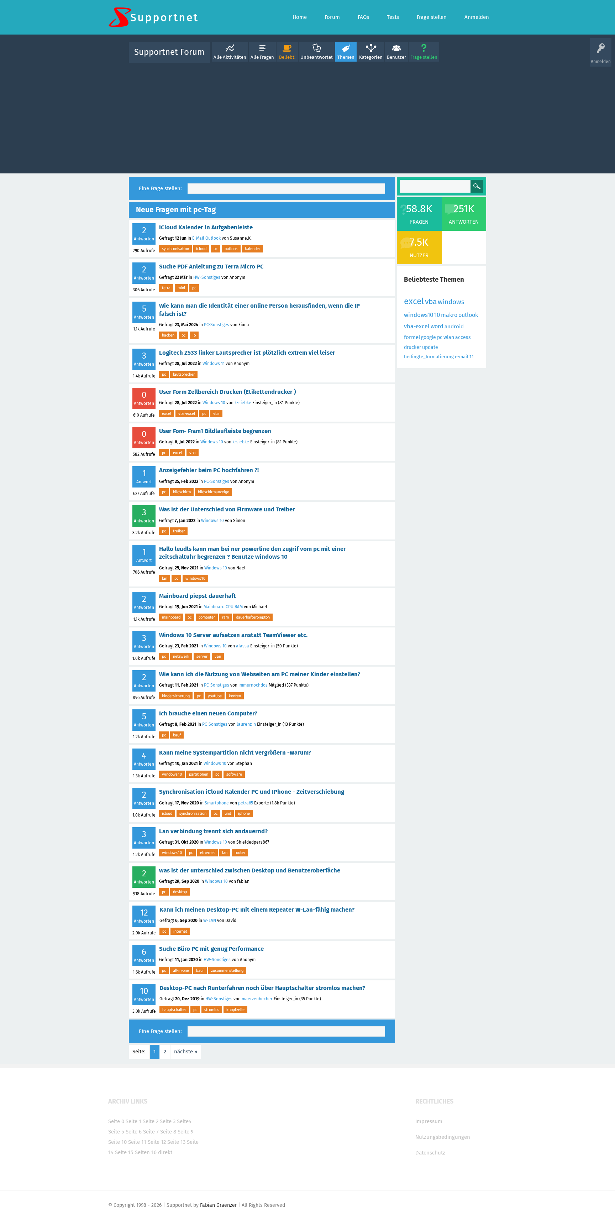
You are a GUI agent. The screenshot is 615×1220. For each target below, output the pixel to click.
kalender (252, 248)
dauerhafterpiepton (253, 617)
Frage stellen (423, 57)
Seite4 (184, 1121)
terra (166, 288)
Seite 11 (137, 1142)
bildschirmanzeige (213, 492)
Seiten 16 (146, 1152)
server (201, 656)
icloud (201, 248)
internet (180, 931)
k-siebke (243, 402)
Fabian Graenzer (218, 1205)
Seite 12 (157, 1142)
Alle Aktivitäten (230, 57)
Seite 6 (134, 1131)
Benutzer (396, 57)
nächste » (185, 1051)
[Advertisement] (307, 116)
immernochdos (253, 685)
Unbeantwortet (316, 57)
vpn (218, 656)
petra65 (245, 803)
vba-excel (186, 413)
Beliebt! (287, 57)
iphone (244, 813)
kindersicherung (176, 696)
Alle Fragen (262, 57)
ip (194, 335)
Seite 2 (150, 1121)
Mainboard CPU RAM (223, 606)
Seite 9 (186, 1131)
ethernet (207, 852)
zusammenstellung (227, 970)
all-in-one (181, 970)
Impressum (428, 1121)
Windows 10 (214, 402)
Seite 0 (116, 1121)
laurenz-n (246, 724)
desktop (180, 892)
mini (181, 288)
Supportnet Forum (169, 52)
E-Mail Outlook (206, 238)
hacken (168, 335)
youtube (215, 696)
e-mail (461, 356)
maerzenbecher (257, 998)
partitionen (198, 774)
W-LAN (209, 920)
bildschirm (182, 492)
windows (451, 302)
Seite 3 (167, 1121)
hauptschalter (174, 1009)
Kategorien (371, 57)
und (228, 813)
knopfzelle (235, 1009)
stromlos (211, 1009)
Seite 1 (133, 1121)
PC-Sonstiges (216, 324)
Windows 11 (214, 363)
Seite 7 (151, 1131)
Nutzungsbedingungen (442, 1137)
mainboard (171, 617)
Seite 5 (116, 1131)
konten (235, 696)
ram (225, 617)
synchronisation (175, 248)
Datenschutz (430, 1152)
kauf (177, 735)
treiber (179, 531)
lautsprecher (184, 374)
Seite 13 (176, 1142)
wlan (448, 337)
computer (207, 617)
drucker (412, 347)
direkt (165, 1152)
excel (166, 413)
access (463, 337)
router (240, 852)
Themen (345, 57)
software (234, 774)
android (454, 326)
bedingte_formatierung (429, 356)
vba (216, 413)
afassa (242, 645)
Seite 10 (117, 1142)
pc (215, 248)
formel (412, 337)
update (430, 347)
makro (449, 315)
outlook (231, 248)
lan (164, 578)
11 (471, 356)
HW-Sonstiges (206, 277)
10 (437, 315)
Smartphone (217, 803)
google (428, 337)
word (437, 326)
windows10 (195, 578)
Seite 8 (168, 1131)
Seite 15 (124, 1152)
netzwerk (181, 656)
